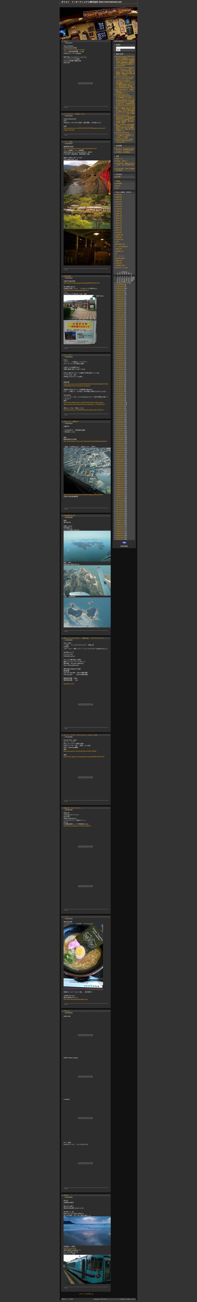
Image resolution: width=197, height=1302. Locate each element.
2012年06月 (120, 399)
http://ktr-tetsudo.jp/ (70, 1248)
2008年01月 (120, 497)
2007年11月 (120, 500)
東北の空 (119, 232)
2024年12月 (120, 312)
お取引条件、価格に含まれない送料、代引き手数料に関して (125, 165)
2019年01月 (120, 338)
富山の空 (119, 220)
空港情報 (119, 183)
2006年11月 (120, 522)
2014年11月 (120, 360)
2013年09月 (120, 375)
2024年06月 (120, 320)
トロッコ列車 (68, 141)
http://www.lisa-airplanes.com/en (74, 50)
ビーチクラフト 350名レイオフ (74, 114)
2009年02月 (120, 472)
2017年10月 (120, 340)
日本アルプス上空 (122, 267)
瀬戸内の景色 (120, 258)
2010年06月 (120, 443)
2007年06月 (120, 509)
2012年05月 (120, 401)
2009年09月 (120, 460)
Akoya (66, 41)
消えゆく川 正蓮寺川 (71, 421)
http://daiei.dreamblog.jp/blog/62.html (76, 999)
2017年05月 (120, 343)
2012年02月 (120, 406)
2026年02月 (120, 290)
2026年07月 (124, 283)
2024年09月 (120, 318)
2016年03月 (120, 347)
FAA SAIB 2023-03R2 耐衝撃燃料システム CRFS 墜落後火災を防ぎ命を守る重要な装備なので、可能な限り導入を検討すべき (125, 128)
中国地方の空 (120, 265)
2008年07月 (120, 485)
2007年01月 (120, 519)
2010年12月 (120, 432)
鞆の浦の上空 (120, 244)
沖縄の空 (119, 263)
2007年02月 (120, 517)
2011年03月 (120, 426)
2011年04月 (120, 425)
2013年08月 (120, 377)
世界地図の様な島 (69, 515)
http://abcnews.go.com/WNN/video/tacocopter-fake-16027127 (84, 410)
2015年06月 (120, 353)
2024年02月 (120, 325)
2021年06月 (120, 334)
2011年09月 (120, 415)
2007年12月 (120, 498)
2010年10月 (120, 436)
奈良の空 (119, 206)
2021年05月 (120, 336)
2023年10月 (120, 329)
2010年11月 (120, 434)
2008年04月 (120, 491)
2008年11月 (120, 478)
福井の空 (119, 227)
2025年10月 (120, 297)
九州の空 (119, 204)
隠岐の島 (119, 260)
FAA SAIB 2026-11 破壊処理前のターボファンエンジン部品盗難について (125, 91)
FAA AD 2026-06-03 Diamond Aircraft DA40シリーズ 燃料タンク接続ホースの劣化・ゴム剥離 (125, 135)
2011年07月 (120, 419)
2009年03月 (120, 471)
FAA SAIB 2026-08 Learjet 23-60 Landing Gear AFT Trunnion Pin (124, 140)
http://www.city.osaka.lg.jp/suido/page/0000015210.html (82, 283)
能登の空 (119, 218)
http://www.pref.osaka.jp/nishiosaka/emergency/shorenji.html (83, 494)
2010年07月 (120, 441)
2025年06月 (120, 303)
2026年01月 (120, 292)
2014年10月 (120, 362)
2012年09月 (120, 393)
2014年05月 (120, 367)
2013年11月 (120, 371)
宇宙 (117, 242)
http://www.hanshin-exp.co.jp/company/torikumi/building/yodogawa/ (85, 441)
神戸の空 (119, 199)
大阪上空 (119, 194)
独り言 (118, 186)
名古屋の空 (119, 239)
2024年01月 (120, 327)
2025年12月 (120, 294)
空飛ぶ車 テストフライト (72, 808)
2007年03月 (120, 515)
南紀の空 (119, 223)
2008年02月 (120, 495)
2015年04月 (120, 355)
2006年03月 (120, 537)
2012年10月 (120, 391)
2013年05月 (120, 380)
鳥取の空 (119, 249)
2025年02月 (120, 308)
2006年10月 (120, 524)
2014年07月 (120, 366)
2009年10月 (120, 458)
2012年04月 (120, 402)
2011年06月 (120, 421)
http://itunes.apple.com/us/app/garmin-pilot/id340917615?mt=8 (84, 756)
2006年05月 (120, 533)
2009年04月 (120, 469)
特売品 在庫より (122, 161)
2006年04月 (120, 535)
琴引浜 (66, 1195)
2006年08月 (120, 528)
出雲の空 (119, 209)
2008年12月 (120, 476)
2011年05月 (120, 423)
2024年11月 (120, 314)
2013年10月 (120, 373)
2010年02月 (120, 450)
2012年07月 (120, 397)
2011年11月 (119, 412)
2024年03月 (120, 323)
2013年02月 (120, 386)
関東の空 (119, 237)
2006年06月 (120, 532)
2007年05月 (120, 511)
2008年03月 (120, 493)
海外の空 (119, 230)
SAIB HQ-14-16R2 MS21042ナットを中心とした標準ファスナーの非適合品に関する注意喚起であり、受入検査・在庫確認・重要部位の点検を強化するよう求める (125, 71)
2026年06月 (120, 285)
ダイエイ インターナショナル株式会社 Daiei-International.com (91, 2)
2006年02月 (120, 539)
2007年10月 (120, 502)
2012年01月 (120, 408)
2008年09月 (120, 482)
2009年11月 (120, 456)
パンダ (66, 917)
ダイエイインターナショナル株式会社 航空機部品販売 (125, 149)
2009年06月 (120, 465)
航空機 (118, 177)
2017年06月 (120, 342)
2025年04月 (120, 305)
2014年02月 (120, 369)
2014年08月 (120, 364)
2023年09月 (120, 331)
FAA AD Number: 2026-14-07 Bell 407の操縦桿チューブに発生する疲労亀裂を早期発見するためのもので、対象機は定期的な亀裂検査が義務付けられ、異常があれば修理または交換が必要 (125, 61)
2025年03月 (120, 307)
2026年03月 (120, 288)
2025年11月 (120, 296)
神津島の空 (119, 251)
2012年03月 (120, 404)
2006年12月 (120, 520)
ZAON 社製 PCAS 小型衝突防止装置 (125, 169)
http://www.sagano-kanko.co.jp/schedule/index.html (80, 148)
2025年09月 (120, 299)
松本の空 (119, 225)
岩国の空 (119, 211)
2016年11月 (120, 345)
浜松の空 (119, 213)
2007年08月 (120, 506)
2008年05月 (120, 489)
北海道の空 (119, 235)
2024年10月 (120, 316)
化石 (117, 188)
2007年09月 (120, 504)
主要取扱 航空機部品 (123, 152)
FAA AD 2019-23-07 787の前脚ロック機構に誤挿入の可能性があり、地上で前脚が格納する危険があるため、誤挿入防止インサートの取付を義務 (125, 110)
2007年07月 (120, 508)
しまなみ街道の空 (122, 246)
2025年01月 (120, 310)
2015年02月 (120, 356)
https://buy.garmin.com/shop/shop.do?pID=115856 (80, 751)
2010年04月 (120, 447)
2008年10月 (120, 480)
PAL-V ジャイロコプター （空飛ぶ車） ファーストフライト (84, 638)
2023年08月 (120, 332)
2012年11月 (120, 390)
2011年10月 (120, 414)
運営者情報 (124, 546)
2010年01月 (120, 452)
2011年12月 (120, 410)
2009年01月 (120, 474)
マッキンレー (120, 256)
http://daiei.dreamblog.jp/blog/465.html (76, 290)
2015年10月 (120, 349)
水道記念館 (67, 276)
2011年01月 (120, 430)
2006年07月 (120, 530)
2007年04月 (120, 513)
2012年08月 (120, 395)
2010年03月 (120, 449)
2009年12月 (120, 454)
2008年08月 (120, 484)
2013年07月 (120, 379)
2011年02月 (120, 428)
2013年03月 (120, 384)
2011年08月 (120, 417)
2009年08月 (120, 461)
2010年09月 (120, 437)
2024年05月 (120, 321)
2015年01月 (120, 358)
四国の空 (119, 197)
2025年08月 (120, 301)
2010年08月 (120, 439)
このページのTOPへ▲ (86, 1294)
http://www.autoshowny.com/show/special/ (77, 826)
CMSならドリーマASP (67, 1299)
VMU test (67, 1011)
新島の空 (119, 216)
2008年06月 (120, 487)
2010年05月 (120, 445)
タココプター (68, 355)
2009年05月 (120, 467)
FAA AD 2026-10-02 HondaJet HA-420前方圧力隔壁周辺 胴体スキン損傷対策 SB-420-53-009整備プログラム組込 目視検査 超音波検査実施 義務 (125, 119)
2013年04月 (120, 382)
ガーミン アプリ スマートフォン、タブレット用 (80, 735)
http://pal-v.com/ (69, 684)
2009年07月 (120, 463)
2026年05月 (120, 286)
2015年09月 (120, 351)
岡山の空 (119, 202)
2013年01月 (120, 388)
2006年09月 (120, 526)
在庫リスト (119, 158)
